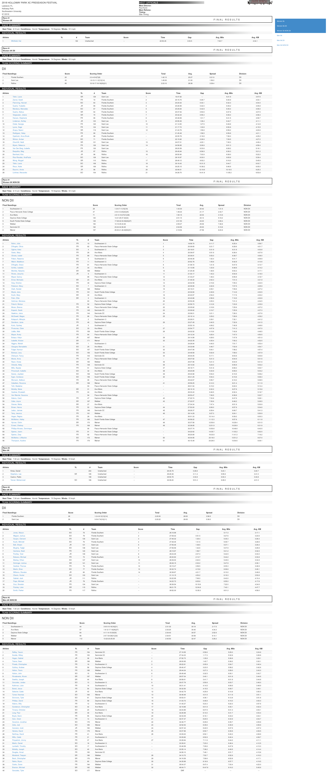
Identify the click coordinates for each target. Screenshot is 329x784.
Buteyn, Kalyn (16, 337)
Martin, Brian (18, 569)
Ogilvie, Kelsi (16, 249)
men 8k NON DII (282, 45)
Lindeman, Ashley (19, 121)
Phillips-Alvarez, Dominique (21, 428)
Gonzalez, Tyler (18, 770)
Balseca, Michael (19, 557)
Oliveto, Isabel (16, 255)
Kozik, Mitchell (18, 542)
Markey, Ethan (18, 560)
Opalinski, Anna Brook (21, 136)
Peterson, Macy (17, 286)
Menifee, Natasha (17, 270)
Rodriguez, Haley (19, 133)
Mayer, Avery (16, 334)
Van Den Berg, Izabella (21, 148)
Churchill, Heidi (18, 142)
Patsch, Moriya (17, 304)
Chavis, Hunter (18, 575)
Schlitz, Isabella (17, 267)
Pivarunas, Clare (17, 328)
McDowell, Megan (18, 316)
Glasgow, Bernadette (19, 346)
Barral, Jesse (17, 688)
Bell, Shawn (17, 544)
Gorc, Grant (16, 719)
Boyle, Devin (17, 716)
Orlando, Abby (16, 364)
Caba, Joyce (16, 401)
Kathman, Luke (18, 685)
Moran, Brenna (16, 307)
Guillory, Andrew (18, 667)
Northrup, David (18, 734)
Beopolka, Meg (18, 151)
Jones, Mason (18, 532)
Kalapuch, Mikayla (18, 319)
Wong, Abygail (18, 160)
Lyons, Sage (17, 127)
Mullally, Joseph (18, 749)
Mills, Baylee (16, 368)
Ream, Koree (16, 362)
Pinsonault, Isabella (18, 371)
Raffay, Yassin (17, 652)
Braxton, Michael (18, 767)
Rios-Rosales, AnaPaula (22, 157)
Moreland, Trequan (19, 755)
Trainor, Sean (17, 661)
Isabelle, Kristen (17, 340)
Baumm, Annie (18, 169)
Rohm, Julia (15, 243)
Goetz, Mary (16, 252)
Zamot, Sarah (18, 99)
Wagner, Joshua (19, 535)
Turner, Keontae (18, 694)
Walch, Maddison (17, 261)
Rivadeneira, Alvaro (19, 676)
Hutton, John (17, 673)
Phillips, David (17, 700)
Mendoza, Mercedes (20, 109)
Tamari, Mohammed (18, 480)
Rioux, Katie (17, 166)
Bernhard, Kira (18, 154)
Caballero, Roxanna (18, 383)
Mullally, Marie (16, 389)
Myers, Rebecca (19, 145)
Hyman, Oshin (16, 422)
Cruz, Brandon (18, 584)
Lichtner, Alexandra (20, 172)
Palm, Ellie (15, 298)
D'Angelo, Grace (17, 264)
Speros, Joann (16, 431)
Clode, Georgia (18, 124)
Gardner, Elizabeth (18, 392)
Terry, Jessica (16, 413)
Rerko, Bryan (17, 761)
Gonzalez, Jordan (18, 682)
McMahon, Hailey (17, 419)
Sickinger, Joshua (19, 563)
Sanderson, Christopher (21, 706)
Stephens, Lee (16, 474)
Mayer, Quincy (16, 277)
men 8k (279, 35)
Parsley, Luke (18, 587)
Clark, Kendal (16, 289)
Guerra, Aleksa (18, 112)
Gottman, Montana (18, 301)
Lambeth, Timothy (19, 746)
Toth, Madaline (16, 386)
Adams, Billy (17, 703)
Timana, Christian (18, 710)
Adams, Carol (16, 398)
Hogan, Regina (16, 416)
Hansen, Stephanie (20, 118)
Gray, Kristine (16, 283)
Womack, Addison (18, 380)
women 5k (280, 21)
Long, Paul (16, 713)
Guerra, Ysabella (19, 106)
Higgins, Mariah (17, 343)
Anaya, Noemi (18, 130)
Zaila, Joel (16, 725)
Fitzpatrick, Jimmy (19, 740)
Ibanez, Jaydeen (17, 374)
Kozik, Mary (15, 295)
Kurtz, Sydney (16, 325)
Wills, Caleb (16, 737)
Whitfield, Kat (16, 41)
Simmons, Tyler (18, 697)
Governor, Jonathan (19, 722)
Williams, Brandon (20, 572)
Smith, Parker (18, 590)
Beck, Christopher (19, 758)
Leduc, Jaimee (16, 410)
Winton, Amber (18, 139)
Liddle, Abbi (15, 331)
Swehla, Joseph (18, 679)
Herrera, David (17, 731)
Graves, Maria (16, 404)
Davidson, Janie (17, 322)
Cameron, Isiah (18, 728)
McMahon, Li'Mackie (19, 437)
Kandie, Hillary (17, 655)
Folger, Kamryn (17, 349)
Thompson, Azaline (18, 440)
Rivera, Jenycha (17, 273)
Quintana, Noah (19, 551)
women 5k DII (282, 26)
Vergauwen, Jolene (20, 115)
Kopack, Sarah (16, 310)
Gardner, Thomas (19, 566)
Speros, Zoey (16, 434)
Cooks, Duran (17, 764)
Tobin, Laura (17, 96)
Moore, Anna (16, 358)
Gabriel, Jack (18, 578)
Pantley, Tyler (18, 554)
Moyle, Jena (15, 292)
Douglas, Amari (18, 752)
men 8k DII (280, 40)
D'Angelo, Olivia (17, 246)
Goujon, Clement (19, 538)
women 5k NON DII (284, 30)
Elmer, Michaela (17, 280)
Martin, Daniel (17, 743)
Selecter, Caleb (18, 691)
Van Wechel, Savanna (19, 395)
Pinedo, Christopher (19, 664)
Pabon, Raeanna (17, 258)
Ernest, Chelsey (17, 425)
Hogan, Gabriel (17, 658)
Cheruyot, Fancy (17, 355)
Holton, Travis (17, 670)
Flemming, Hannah (20, 102)
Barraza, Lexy (16, 352)
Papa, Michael (18, 581)
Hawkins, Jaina (17, 313)
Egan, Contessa (17, 377)
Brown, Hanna (16, 407)
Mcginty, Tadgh (19, 548)
